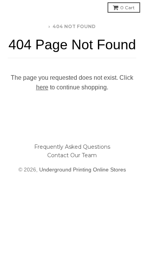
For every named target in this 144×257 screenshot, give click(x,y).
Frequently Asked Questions (72, 146)
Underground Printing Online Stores (82, 169)
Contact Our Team (72, 155)
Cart (127, 7)
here (42, 87)
